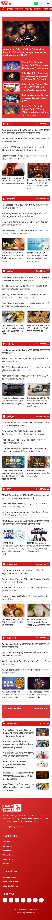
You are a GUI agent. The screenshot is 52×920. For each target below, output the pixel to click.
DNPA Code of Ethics (11, 882)
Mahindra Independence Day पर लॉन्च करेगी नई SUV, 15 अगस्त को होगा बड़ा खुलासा (13, 401)
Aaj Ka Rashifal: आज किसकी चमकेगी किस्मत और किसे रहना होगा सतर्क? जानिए (13, 695)
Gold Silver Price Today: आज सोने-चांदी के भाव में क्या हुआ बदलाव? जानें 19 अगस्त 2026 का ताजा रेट (34, 76)
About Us (7, 842)
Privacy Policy (9, 855)
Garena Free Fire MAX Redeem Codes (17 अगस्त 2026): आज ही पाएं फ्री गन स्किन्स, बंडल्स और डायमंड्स (18, 733)
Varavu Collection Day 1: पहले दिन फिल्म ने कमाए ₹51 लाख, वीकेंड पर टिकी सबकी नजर (13, 181)
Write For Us (8, 859)
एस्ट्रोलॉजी (19, 8)
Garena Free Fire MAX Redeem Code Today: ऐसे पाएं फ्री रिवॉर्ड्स (38, 473)
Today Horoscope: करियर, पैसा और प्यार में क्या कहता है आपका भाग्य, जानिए (38, 695)
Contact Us (7, 846)
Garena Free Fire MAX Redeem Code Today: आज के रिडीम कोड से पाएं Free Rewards (34, 65)
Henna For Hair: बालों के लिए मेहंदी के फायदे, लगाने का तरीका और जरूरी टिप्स (13, 622)
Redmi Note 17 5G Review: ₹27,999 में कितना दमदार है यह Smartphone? (15, 764)
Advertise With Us (10, 886)
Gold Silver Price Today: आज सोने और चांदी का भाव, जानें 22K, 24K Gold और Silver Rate (18, 787)
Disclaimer (7, 850)
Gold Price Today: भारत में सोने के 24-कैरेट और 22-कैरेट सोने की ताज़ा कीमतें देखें (38, 328)
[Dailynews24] (6, 3)
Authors (6, 864)
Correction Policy (10, 877)
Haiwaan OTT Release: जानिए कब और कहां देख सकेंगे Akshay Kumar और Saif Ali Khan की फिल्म (18, 776)
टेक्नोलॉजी (38, 8)
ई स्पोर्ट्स (10, 8)
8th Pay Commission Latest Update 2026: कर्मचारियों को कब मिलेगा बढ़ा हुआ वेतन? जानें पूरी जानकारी (18, 744)
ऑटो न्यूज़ (28, 8)
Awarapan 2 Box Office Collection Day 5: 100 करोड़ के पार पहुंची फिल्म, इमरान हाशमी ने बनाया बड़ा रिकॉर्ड (24, 52)
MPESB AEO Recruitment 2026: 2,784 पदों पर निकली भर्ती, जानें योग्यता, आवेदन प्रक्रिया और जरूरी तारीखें (13, 548)
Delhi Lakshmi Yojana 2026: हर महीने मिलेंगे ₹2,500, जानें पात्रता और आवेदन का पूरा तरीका (34, 87)
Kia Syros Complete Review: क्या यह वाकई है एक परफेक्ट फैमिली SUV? (34, 98)
